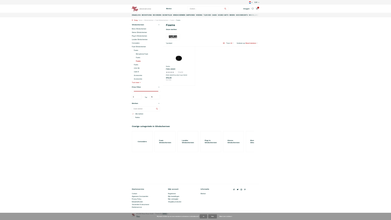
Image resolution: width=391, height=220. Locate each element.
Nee (212, 216)
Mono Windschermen (139, 29)
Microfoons (147, 15)
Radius (137, 117)
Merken (169, 8)
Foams (172, 20)
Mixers (232, 15)
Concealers (136, 43)
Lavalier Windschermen (140, 39)
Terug (136, 20)
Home (140, 20)
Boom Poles (167, 15)
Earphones (190, 15)
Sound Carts (223, 15)
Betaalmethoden (137, 202)
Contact (134, 193)
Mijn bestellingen (173, 196)
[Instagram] (241, 189)
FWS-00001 (170, 69)
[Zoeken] (225, 9)
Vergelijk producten (174, 202)
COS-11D (137, 68)
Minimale (137, 97)
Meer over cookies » (225, 216)
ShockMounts (242, 15)
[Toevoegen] (188, 80)
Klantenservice (137, 207)
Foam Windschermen (161, 20)
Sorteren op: (241, 43)
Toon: (228, 43)
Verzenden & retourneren (140, 204)
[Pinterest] (245, 189)
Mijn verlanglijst (173, 199)
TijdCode (207, 15)
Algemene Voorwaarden (140, 196)
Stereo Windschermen (139, 32)
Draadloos (136, 15)
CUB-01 (136, 72)
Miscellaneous (255, 15)
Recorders (157, 15)
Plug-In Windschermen (139, 36)
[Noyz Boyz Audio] (142, 9)
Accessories (138, 75)
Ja (203, 216)
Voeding (199, 15)
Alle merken (139, 114)
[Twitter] (237, 189)
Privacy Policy (136, 199)
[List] (224, 43)
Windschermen (179, 15)
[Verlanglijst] (253, 9)
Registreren (172, 193)
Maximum (155, 97)
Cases (214, 15)
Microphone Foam (142, 54)
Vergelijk (180, 72)
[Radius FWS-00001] (179, 56)
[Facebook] (234, 189)
